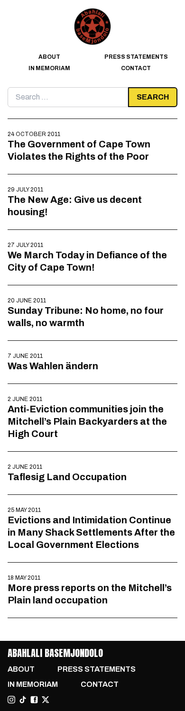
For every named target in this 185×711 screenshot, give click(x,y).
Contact (136, 68)
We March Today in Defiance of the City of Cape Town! (87, 261)
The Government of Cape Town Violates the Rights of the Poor (79, 150)
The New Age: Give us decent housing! (75, 205)
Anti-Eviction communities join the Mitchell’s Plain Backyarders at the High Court (87, 421)
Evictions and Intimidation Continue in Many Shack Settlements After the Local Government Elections (91, 532)
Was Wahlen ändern (53, 366)
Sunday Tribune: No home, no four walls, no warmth (86, 316)
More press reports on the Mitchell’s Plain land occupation (90, 594)
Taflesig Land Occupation (67, 477)
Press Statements (136, 57)
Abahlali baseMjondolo (55, 653)
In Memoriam (49, 68)
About (49, 57)
